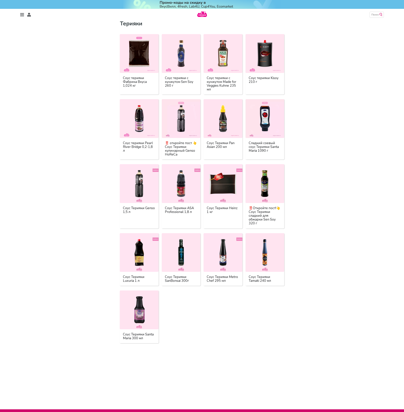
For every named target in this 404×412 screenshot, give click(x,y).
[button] (29, 15)
